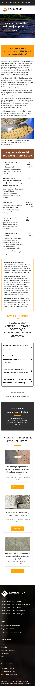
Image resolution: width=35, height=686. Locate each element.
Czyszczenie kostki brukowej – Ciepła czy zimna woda (17, 514)
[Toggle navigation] (31, 10)
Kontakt (4, 647)
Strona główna (6, 30)
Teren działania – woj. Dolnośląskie (12, 614)
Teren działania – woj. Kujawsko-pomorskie (15, 604)
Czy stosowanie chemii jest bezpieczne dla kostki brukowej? (15, 370)
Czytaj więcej (17, 487)
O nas (3, 644)
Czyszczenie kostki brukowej (10, 626)
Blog (2, 656)
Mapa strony (13, 683)
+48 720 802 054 (10, 2)
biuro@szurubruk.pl (10, 674)
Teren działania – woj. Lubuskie (11, 607)
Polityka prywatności (8, 650)
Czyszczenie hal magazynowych (11, 632)
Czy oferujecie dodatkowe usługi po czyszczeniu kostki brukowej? (17, 381)
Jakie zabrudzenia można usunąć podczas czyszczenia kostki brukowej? (15, 359)
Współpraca (5, 653)
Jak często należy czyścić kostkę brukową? (15, 347)
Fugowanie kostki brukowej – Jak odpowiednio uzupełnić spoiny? (17, 556)
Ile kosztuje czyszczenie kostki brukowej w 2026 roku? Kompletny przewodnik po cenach (17, 471)
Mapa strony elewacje (24, 683)
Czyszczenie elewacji (8, 629)
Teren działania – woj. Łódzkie (11, 601)
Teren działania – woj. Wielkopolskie (13, 610)
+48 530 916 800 (26, 2)
